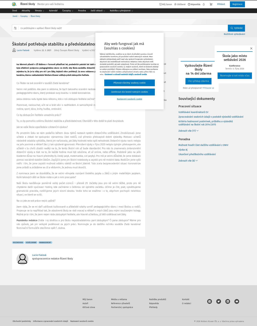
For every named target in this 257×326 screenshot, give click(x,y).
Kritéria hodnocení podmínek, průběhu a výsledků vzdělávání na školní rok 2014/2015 (205, 123)
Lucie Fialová (23, 50)
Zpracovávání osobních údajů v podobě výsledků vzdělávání (210, 116)
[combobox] (128, 28)
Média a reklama (119, 299)
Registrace (237, 4)
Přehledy (153, 307)
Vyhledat (238, 28)
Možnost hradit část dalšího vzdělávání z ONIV (203, 145)
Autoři (85, 303)
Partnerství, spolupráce (122, 307)
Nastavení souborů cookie (82, 321)
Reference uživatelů (120, 303)
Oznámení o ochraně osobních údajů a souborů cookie (126, 74)
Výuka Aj (182, 149)
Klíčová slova (89, 307)
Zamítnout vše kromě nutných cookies (129, 92)
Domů (15, 16)
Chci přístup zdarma (198, 81)
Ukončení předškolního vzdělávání (197, 154)
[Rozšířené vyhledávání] (15, 28)
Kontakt (185, 299)
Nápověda (195, 4)
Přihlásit (221, 4)
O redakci (186, 303)
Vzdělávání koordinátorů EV (193, 112)
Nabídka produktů (157, 299)
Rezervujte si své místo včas (234, 75)
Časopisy (24, 16)
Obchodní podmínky (22, 321)
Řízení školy (35, 16)
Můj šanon (87, 299)
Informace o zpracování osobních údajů (50, 321)
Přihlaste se (208, 88)
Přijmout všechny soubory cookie (129, 83)
